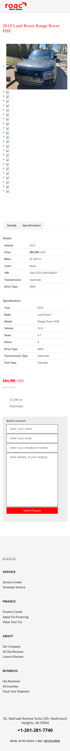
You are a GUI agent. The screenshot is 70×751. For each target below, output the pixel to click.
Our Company (11, 646)
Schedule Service (14, 587)
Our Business (11, 681)
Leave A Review (13, 656)
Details (11, 225)
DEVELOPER (52, 741)
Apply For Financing (16, 617)
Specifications (31, 225)
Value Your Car (12, 622)
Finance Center (12, 611)
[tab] (11, 225)
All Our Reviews (13, 651)
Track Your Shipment (16, 691)
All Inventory (10, 686)
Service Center (12, 582)
